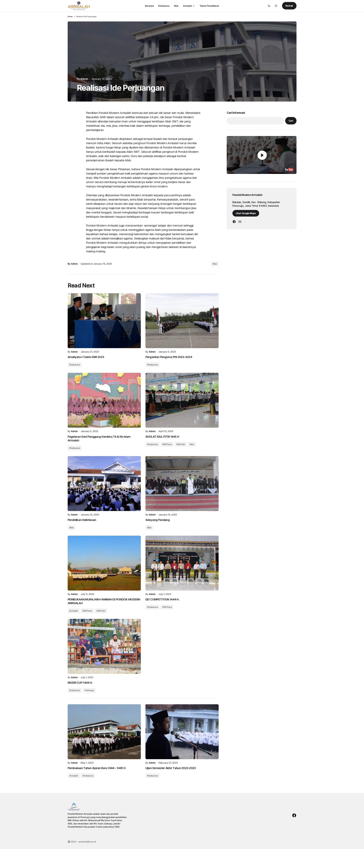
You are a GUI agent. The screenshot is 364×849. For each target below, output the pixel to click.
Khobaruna (152, 607)
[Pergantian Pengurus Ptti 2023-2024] (182, 320)
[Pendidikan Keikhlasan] (104, 483)
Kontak (289, 5)
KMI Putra (167, 607)
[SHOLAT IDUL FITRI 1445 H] (182, 400)
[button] (269, 6)
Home (70, 16)
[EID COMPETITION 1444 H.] (182, 563)
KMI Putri (180, 444)
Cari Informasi (236, 112)
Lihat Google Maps (246, 213)
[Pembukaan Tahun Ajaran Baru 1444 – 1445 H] (104, 731)
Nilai (215, 263)
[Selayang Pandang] (182, 483)
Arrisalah (73, 775)
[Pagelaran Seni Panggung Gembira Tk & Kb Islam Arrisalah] (104, 400)
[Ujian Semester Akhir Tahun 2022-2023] (182, 731)
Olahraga (89, 690)
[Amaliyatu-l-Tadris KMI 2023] (104, 320)
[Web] (234, 222)
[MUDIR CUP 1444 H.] (104, 646)
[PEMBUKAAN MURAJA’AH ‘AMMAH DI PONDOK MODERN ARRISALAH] (104, 563)
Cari (291, 120)
